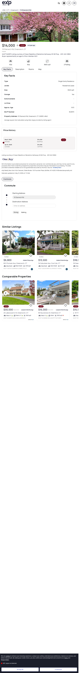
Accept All (20, 669)
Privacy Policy (5, 660)
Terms (66, 658)
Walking (23, 212)
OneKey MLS (57, 167)
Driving (16, 212)
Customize (58, 669)
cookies (8, 656)
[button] (17, 45)
